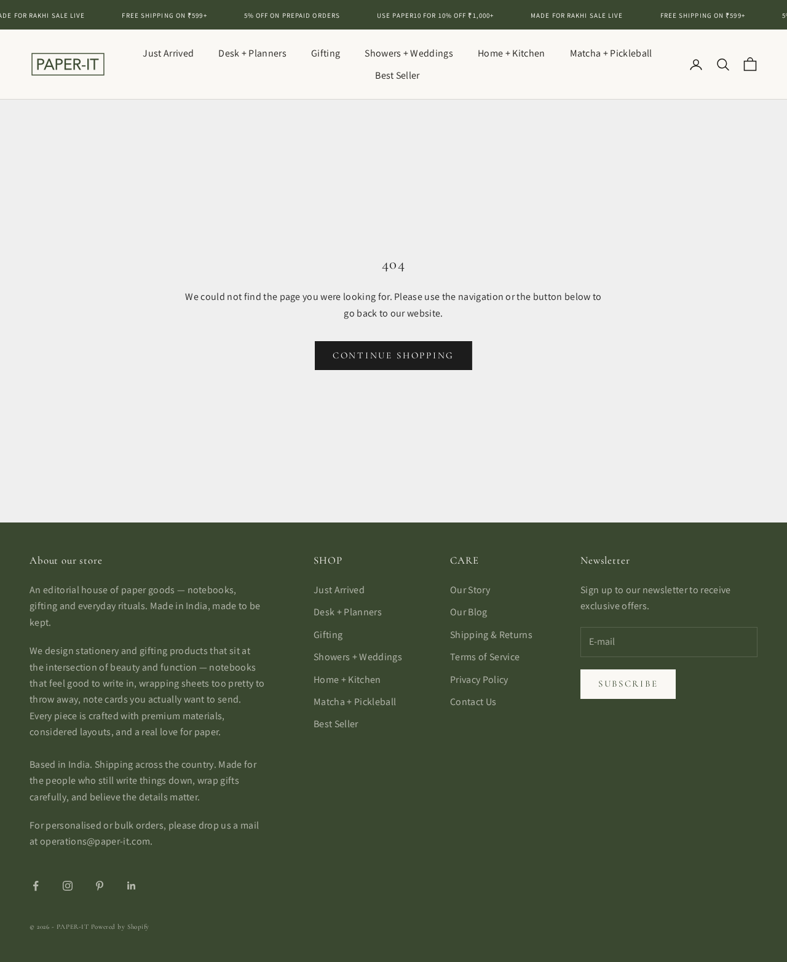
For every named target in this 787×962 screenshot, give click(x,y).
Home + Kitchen (511, 53)
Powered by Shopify (120, 927)
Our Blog (469, 611)
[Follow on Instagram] (67, 886)
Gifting (325, 53)
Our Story (470, 589)
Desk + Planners (252, 53)
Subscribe (628, 683)
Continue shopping (393, 355)
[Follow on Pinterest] (99, 886)
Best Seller (397, 75)
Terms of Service (485, 656)
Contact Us (473, 701)
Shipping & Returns (491, 634)
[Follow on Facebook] (36, 886)
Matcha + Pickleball (611, 53)
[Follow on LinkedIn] (131, 886)
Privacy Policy (479, 679)
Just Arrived (168, 53)
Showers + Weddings (409, 53)
